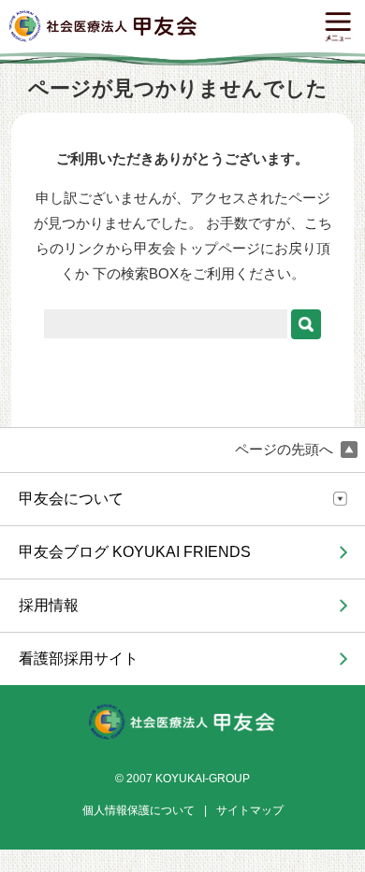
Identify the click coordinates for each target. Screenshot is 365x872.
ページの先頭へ (286, 449)
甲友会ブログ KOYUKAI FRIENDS (135, 552)
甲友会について (71, 499)
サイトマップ (250, 810)
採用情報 (49, 605)
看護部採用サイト (79, 658)
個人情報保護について (138, 810)
